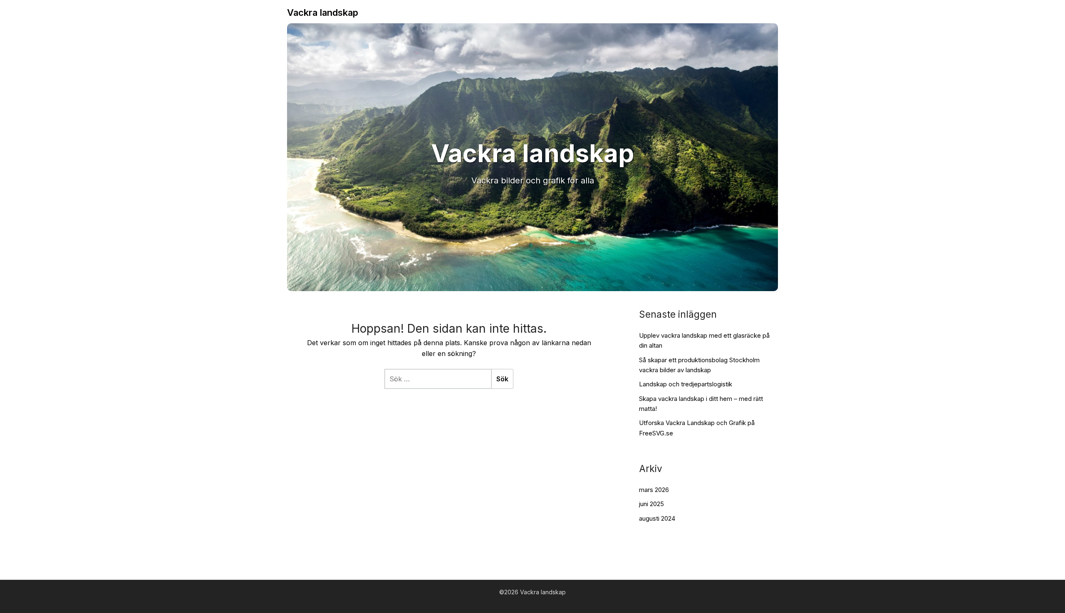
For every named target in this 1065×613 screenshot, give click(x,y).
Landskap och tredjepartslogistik (685, 384)
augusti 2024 (657, 518)
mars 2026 (654, 490)
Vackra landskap (322, 12)
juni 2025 (651, 504)
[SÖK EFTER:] (437, 379)
